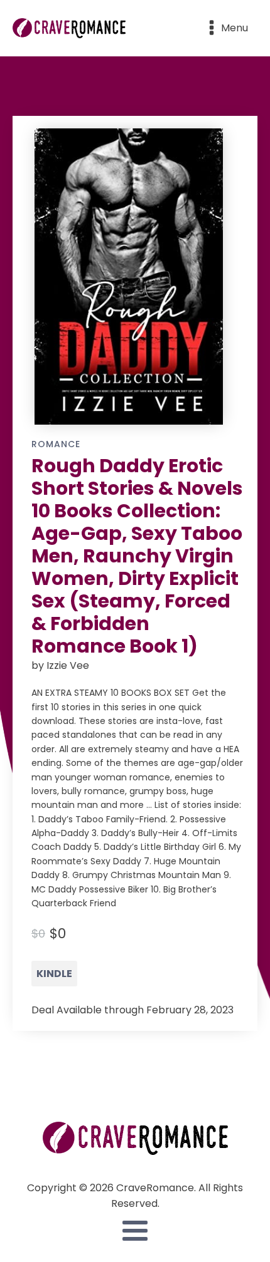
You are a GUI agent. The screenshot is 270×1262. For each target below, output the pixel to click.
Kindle (54, 973)
